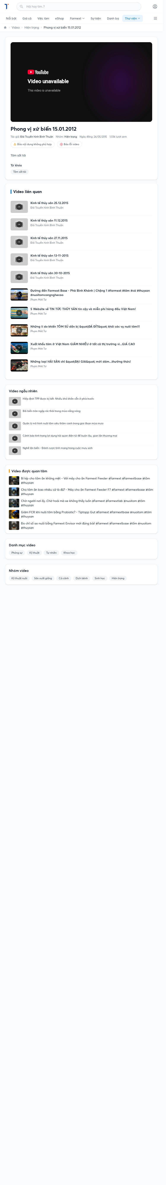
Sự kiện (96, 18)
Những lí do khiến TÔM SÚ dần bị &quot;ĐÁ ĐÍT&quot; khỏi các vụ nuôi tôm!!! (85, 326)
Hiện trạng (31, 27)
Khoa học (69, 552)
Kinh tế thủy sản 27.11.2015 (49, 238)
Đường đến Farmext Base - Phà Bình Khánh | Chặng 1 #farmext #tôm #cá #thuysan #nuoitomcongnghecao (90, 293)
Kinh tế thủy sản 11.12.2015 (49, 220)
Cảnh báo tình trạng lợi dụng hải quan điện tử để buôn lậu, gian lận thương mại (70, 435)
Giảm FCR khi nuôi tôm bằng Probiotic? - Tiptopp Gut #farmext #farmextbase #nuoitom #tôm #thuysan (86, 514)
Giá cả (26, 18)
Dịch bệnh (82, 578)
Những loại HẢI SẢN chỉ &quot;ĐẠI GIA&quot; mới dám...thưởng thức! (80, 361)
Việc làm (43, 18)
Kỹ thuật (34, 552)
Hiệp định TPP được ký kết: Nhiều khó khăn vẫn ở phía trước (58, 398)
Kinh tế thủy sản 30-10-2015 (50, 273)
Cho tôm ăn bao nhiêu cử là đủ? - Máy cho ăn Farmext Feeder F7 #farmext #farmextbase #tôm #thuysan (87, 492)
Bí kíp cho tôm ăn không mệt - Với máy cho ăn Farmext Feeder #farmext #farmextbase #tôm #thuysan (85, 480)
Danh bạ (113, 18)
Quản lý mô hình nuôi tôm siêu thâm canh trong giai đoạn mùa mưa (63, 423)
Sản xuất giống (43, 578)
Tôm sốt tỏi (19, 171)
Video (16, 27)
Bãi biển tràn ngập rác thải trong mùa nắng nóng (51, 411)
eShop (59, 18)
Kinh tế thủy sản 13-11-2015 (49, 255)
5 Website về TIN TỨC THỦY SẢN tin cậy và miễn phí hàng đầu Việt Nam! (83, 309)
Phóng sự (16, 552)
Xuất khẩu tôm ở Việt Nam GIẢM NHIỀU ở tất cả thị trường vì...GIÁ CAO (82, 344)
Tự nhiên (51, 552)
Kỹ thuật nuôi (19, 578)
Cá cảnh (64, 578)
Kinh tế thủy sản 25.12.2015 (49, 203)
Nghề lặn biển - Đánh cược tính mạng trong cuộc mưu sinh (58, 448)
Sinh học (100, 578)
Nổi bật (11, 18)
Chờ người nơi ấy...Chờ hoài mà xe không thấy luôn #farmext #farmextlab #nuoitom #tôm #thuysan (83, 503)
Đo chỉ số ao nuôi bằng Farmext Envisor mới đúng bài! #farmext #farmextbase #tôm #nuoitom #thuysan (86, 525)
